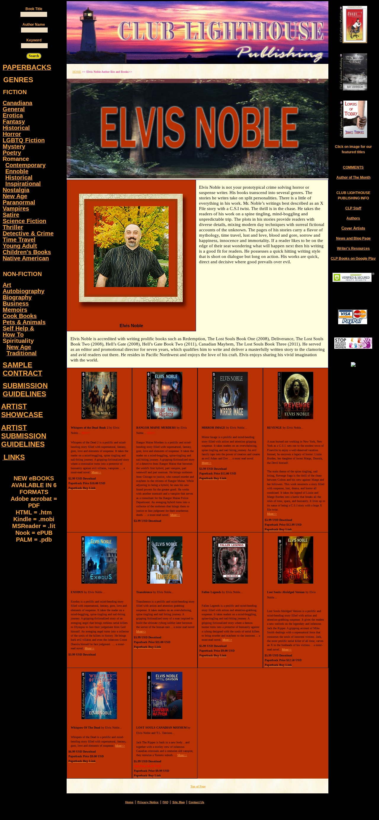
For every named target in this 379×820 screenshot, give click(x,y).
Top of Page (197, 786)
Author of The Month (353, 177)
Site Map (178, 802)
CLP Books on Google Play (353, 258)
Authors (353, 218)
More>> (96, 472)
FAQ (165, 802)
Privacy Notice (148, 802)
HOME (77, 71)
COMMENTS (353, 167)
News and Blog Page (353, 238)
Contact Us (196, 802)
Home (129, 802)
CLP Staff (353, 208)
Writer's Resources (353, 248)
